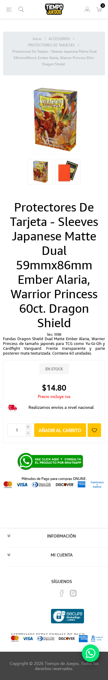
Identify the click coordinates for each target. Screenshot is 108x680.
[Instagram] (73, 593)
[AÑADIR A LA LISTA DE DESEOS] (94, 430)
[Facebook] (62, 593)
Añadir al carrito (60, 430)
